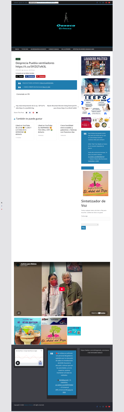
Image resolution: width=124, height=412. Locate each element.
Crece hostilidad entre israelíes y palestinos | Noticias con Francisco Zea (68, 128)
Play (83, 228)
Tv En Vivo (25, 49)
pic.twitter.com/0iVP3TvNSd (64, 385)
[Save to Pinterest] (1, 209)
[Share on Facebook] (1, 206)
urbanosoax (26, 70)
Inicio (17, 49)
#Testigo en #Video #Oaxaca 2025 (83, 49)
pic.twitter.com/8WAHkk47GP (96, 157)
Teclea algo (84, 216)
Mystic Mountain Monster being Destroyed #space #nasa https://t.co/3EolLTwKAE (62, 107)
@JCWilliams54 (63, 380)
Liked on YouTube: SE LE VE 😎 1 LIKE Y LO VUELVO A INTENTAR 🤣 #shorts (23, 129)
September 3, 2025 (93, 161)
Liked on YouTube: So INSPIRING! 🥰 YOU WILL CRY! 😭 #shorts (45, 128)
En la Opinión (65, 49)
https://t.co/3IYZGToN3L (46, 83)
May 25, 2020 (46, 87)
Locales (18, 59)
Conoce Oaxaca (54, 49)
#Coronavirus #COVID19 (38, 49)
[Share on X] (1, 202)
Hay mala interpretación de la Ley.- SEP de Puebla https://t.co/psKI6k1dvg (30, 107)
